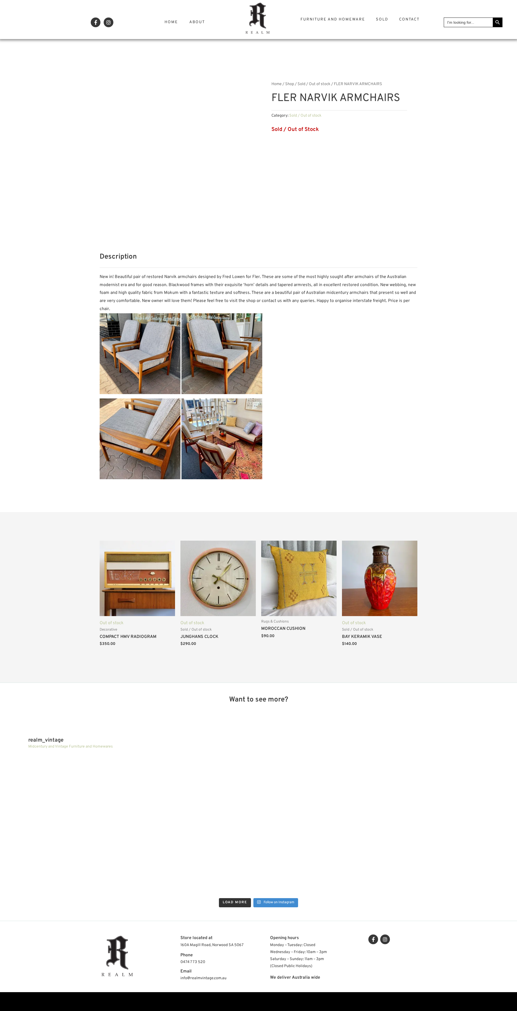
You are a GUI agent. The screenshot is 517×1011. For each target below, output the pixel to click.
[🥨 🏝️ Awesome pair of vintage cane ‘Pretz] (67, 789)
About (197, 22)
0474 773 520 (192, 962)
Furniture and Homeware (333, 19)
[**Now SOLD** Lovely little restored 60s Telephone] (450, 861)
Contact (409, 19)
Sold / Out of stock (314, 84)
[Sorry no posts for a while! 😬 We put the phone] (322, 861)
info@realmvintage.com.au (203, 978)
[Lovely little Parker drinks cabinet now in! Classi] (194, 861)
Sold (382, 19)
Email (186, 971)
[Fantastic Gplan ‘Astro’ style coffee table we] (194, 789)
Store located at (196, 938)
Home (171, 22)
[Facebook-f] (95, 22)
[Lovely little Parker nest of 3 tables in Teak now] (322, 789)
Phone (186, 955)
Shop (289, 84)
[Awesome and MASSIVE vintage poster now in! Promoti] (67, 861)
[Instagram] (108, 22)
